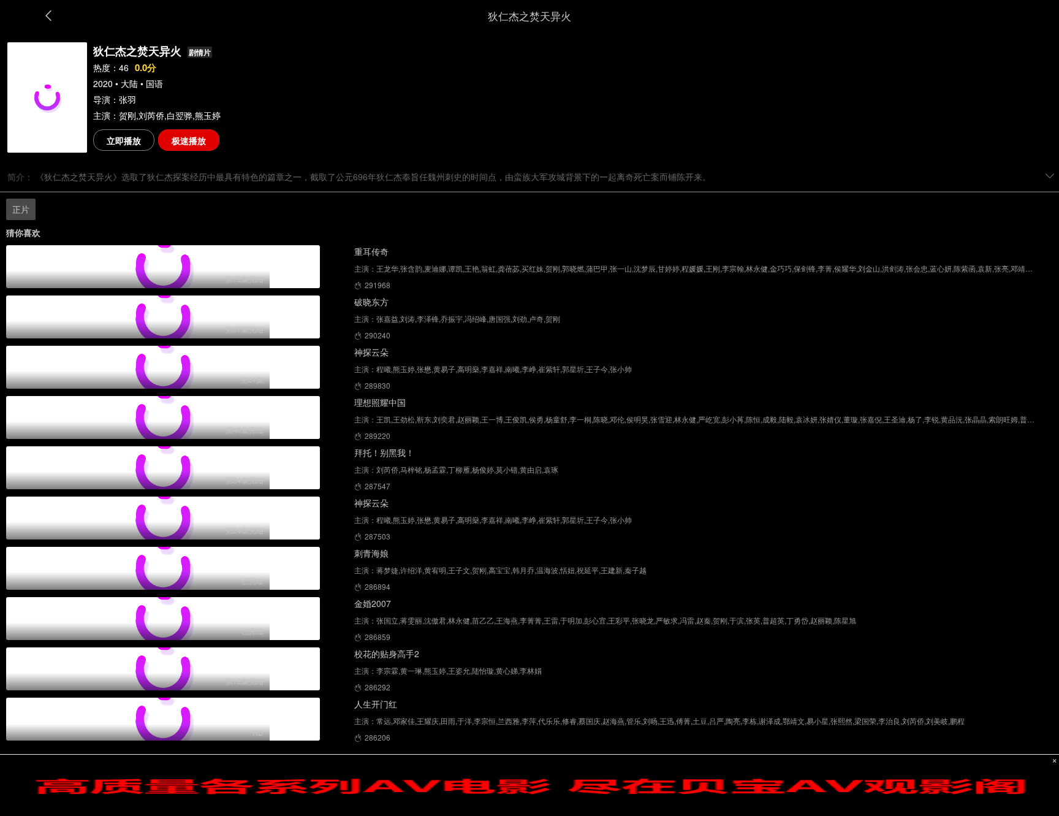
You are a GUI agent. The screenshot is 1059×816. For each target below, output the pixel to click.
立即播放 (124, 140)
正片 (20, 209)
